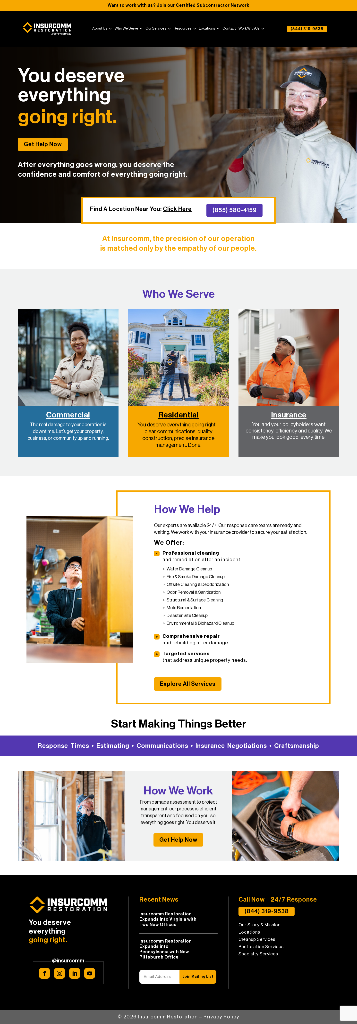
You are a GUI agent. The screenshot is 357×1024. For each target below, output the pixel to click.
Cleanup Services (256, 940)
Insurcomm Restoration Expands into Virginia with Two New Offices (167, 919)
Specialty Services (258, 954)
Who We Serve (126, 28)
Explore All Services (188, 684)
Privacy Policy (221, 1017)
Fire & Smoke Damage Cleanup (196, 577)
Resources (183, 28)
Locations (207, 28)
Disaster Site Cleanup (187, 615)
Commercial (68, 415)
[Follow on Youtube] (89, 973)
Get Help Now (43, 144)
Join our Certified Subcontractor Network (203, 5)
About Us (99, 28)
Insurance (288, 415)
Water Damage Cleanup (189, 569)
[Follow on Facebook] (44, 973)
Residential (178, 415)
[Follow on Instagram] (59, 973)
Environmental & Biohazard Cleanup (200, 623)
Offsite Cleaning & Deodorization (198, 584)
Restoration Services (261, 947)
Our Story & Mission (259, 925)
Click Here (177, 209)
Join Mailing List (197, 976)
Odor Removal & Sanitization (194, 592)
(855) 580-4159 (234, 210)
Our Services (155, 28)
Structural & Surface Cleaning (195, 600)
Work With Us (249, 28)
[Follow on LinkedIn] (74, 973)
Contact (229, 28)
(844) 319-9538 (307, 29)
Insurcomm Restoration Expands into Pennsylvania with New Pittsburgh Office (165, 949)
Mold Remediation (184, 608)
